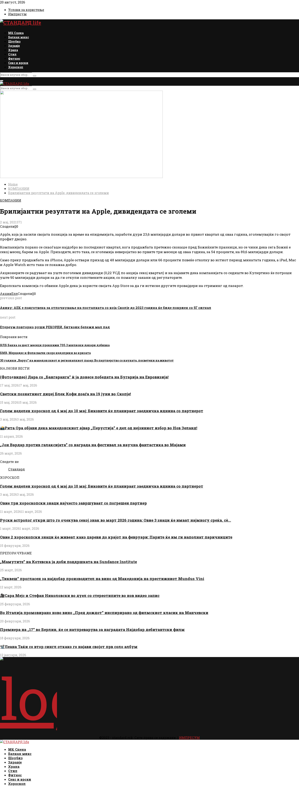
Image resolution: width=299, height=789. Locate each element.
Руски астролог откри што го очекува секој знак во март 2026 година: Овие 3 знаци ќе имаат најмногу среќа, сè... (115, 520)
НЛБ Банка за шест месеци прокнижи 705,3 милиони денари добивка (55, 345)
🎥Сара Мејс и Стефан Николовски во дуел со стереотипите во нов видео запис (79, 595)
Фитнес (14, 58)
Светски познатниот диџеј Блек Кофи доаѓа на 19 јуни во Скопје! (65, 393)
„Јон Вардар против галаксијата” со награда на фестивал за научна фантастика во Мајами (93, 444)
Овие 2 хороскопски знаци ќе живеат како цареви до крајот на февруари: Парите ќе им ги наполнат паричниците (116, 537)
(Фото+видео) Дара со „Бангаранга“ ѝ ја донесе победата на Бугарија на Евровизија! (84, 376)
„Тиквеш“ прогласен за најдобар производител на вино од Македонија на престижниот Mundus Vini (102, 578)
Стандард (16, 469)
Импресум (17, 14)
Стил (12, 54)
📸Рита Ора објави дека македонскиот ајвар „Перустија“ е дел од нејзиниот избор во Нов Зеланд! (98, 427)
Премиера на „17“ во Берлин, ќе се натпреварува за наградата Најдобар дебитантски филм (92, 629)
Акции (5, 293)
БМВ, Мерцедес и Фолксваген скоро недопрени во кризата (45, 353)
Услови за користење (26, 10)
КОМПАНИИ (10, 200)
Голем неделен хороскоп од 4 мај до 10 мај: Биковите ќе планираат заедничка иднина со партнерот (101, 410)
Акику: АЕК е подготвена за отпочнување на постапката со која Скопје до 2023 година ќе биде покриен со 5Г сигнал (105, 307)
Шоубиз (14, 41)
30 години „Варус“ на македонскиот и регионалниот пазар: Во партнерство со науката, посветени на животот (87, 360)
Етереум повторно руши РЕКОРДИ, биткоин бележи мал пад (55, 327)
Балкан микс (18, 37)
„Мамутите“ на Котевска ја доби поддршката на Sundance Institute (68, 561)
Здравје (14, 46)
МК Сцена (16, 33)
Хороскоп (15, 67)
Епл (14, 293)
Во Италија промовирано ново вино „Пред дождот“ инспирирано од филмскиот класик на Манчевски (104, 612)
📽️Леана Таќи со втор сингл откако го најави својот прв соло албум (68, 646)
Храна (13, 50)
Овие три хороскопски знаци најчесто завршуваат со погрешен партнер (73, 502)
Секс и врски (18, 63)
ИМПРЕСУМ (189, 737)
